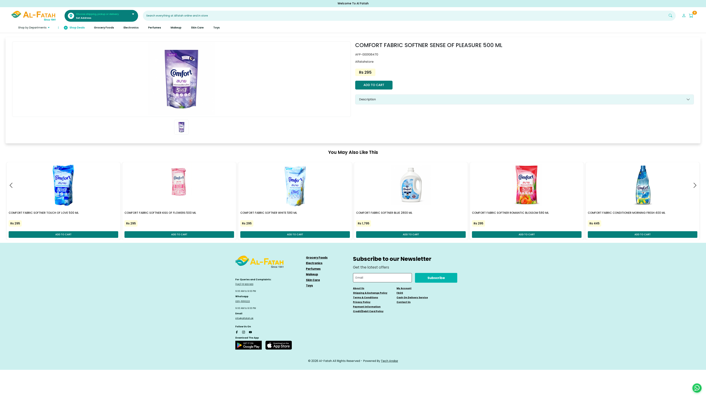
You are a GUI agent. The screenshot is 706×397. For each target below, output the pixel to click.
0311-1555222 (242, 301)
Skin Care (313, 280)
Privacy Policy (361, 302)
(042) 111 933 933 (244, 284)
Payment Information (367, 306)
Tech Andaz (389, 361)
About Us (358, 288)
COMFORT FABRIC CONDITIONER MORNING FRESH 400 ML (626, 213)
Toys (309, 285)
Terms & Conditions (365, 297)
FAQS (400, 292)
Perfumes (313, 269)
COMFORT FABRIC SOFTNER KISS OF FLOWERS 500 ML (160, 213)
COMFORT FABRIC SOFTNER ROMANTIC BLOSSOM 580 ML (510, 213)
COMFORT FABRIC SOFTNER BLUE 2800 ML (384, 213)
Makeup (312, 274)
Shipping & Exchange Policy (370, 292)
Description (367, 99)
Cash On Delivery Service (412, 297)
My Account (404, 288)
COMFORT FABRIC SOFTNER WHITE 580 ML (268, 213)
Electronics (314, 263)
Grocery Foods (317, 258)
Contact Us (404, 302)
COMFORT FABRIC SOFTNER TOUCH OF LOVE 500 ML (44, 213)
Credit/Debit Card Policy (368, 311)
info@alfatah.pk (244, 318)
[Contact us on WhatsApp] (697, 388)
